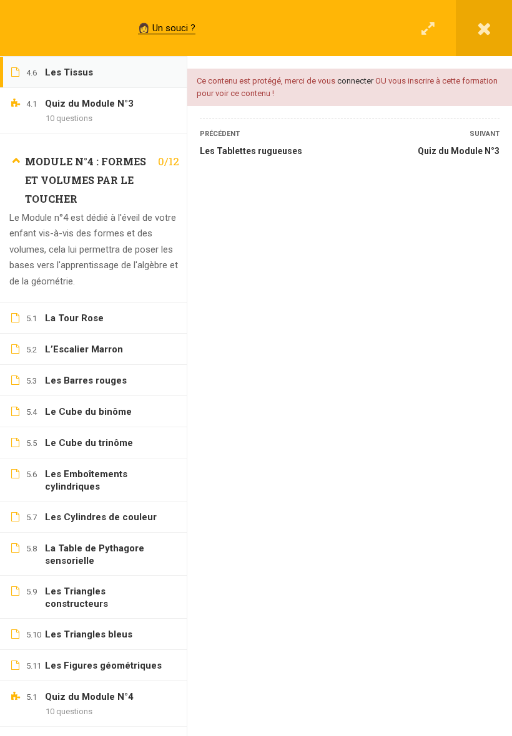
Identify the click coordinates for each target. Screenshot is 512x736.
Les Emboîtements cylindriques (86, 480)
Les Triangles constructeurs (76, 597)
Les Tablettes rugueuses (251, 151)
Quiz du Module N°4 (89, 696)
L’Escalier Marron (84, 349)
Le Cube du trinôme (89, 442)
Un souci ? (173, 28)
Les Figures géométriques (103, 665)
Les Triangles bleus (88, 634)
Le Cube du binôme (88, 411)
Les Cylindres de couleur (101, 517)
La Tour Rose (74, 318)
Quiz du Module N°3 (459, 151)
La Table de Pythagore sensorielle (94, 554)
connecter (355, 80)
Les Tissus (69, 72)
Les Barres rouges (86, 380)
